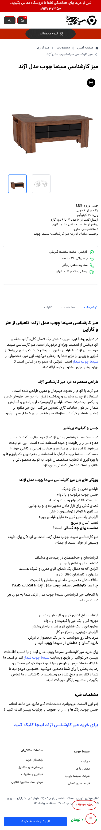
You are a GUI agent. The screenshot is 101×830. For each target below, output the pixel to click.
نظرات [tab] (48, 307)
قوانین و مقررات (32, 774)
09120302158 (84, 805)
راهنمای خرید (34, 760)
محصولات (63, 48)
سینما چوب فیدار (85, 362)
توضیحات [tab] (90, 307)
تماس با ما (83, 769)
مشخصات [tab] (68, 307)
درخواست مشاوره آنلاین (27, 782)
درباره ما (84, 761)
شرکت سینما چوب (77, 776)
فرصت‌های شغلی (79, 783)
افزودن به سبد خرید (35, 821)
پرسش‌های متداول (30, 767)
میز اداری (43, 48)
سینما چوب (82, 751)
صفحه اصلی (85, 48)
